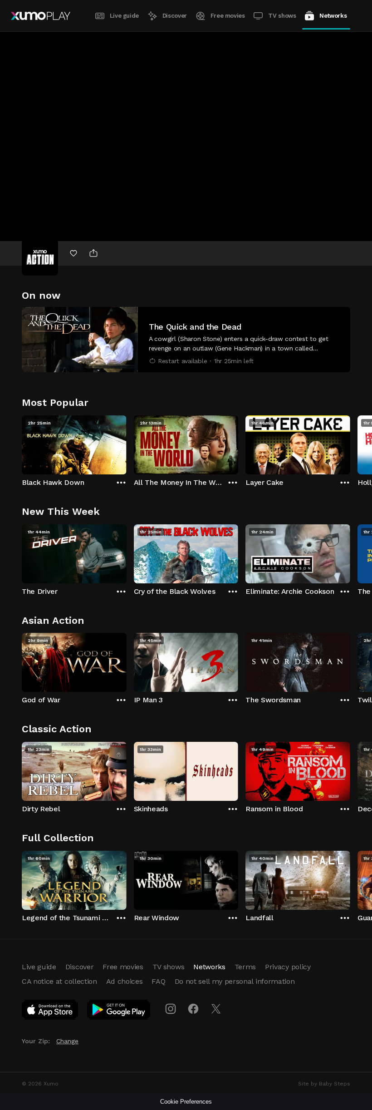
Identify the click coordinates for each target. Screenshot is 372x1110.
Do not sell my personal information (235, 981)
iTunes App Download (50, 1011)
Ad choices (124, 981)
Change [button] (67, 1041)
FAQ (158, 981)
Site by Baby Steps (324, 1083)
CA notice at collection (59, 981)
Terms (245, 966)
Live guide (124, 15)
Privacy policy (288, 966)
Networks (333, 15)
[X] (216, 1009)
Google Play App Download (119, 1011)
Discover (174, 15)
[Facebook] (193, 1009)
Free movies (227, 15)
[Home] (40, 16)
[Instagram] (170, 1009)
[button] (186, 339)
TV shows (282, 15)
